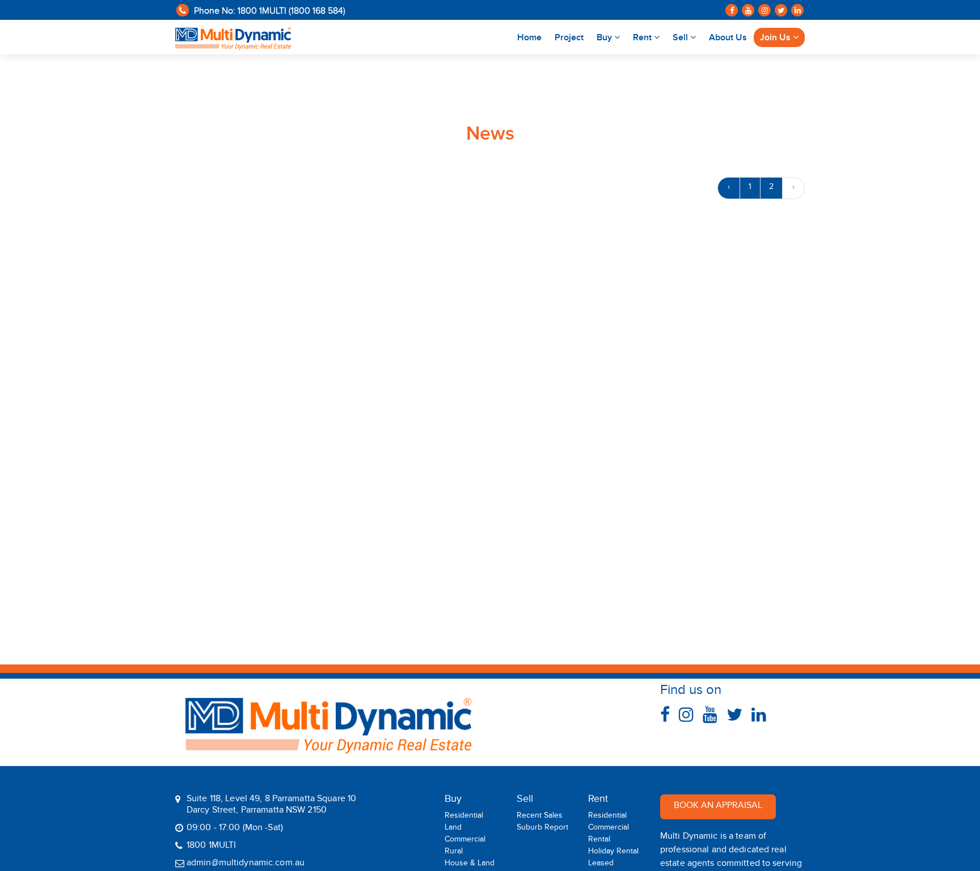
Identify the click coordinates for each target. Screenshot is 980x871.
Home (532, 37)
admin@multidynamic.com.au (246, 864)
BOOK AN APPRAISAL (718, 807)
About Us (728, 37)
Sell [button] (681, 37)
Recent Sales (540, 817)
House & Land (470, 865)
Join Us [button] (776, 37)
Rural (454, 853)
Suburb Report (542, 829)
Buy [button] (605, 37)
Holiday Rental (613, 853)
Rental (599, 841)
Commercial (465, 841)
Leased (601, 865)
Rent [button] (643, 37)
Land (453, 829)
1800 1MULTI (211, 846)
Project (569, 37)
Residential (464, 817)
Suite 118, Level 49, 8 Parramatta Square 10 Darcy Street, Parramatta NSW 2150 (271, 806)
